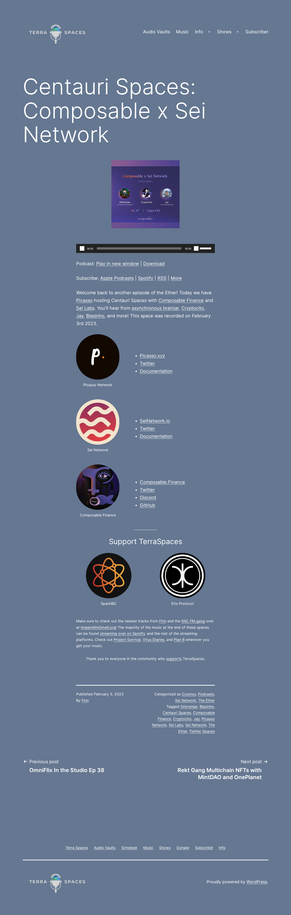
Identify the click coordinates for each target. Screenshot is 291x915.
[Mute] (196, 248)
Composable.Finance (162, 482)
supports (174, 658)
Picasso (84, 300)
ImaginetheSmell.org (98, 627)
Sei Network (185, 700)
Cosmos (189, 694)
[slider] (206, 248)
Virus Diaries (153, 639)
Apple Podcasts (117, 278)
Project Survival (127, 639)
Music (182, 31)
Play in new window (117, 263)
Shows (224, 31)
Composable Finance (181, 300)
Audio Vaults (156, 31)
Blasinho (95, 316)
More (176, 278)
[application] (145, 248)
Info (199, 31)
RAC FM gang (193, 621)
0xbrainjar (189, 706)
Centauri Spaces (177, 712)
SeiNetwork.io (155, 421)
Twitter (147, 363)
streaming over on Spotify (122, 633)
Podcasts (206, 694)
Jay (79, 316)
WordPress (256, 881)
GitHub (147, 505)
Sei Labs (85, 308)
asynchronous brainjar (155, 308)
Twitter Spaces (202, 731)
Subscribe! (257, 31)
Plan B (179, 639)
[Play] (82, 248)
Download (154, 263)
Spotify (145, 278)
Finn (162, 621)
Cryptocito (192, 308)
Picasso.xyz (152, 355)
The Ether (206, 700)
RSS (162, 278)
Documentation (156, 371)
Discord (148, 497)
